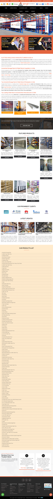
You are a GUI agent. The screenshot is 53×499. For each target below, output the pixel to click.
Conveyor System (5, 361)
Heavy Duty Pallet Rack (6, 261)
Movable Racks (5, 275)
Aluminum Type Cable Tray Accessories (9, 432)
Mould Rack (4, 294)
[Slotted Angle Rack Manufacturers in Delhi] (46, 148)
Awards (26, 11)
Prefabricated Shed (6, 297)
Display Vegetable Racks (7, 277)
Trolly (3, 282)
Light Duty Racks (5, 444)
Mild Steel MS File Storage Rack (8, 429)
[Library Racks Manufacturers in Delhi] (7, 192)
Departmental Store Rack (7, 357)
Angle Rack (4, 268)
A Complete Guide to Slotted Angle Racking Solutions (25, 234)
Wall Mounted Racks (6, 394)
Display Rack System (6, 388)
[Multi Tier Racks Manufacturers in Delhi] (46, 170)
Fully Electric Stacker (6, 416)
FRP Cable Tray (5, 419)
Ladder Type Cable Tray (6, 254)
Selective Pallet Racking (6, 372)
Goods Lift (4, 410)
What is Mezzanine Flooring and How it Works (8, 234)
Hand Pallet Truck (5, 404)
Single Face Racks (5, 269)
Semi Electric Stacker (18, 1)
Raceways (4, 310)
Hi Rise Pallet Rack (5, 332)
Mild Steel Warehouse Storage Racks (9, 405)
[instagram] (29, 480)
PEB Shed (4, 335)
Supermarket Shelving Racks (7, 430)
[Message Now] (2, 494)
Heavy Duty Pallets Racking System (9, 313)
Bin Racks (4, 293)
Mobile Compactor (5, 354)
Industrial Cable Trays (6, 383)
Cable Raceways (5, 266)
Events (46, 8)
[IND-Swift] (14, 212)
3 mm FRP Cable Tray (6, 415)
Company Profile (13, 8)
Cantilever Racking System (7, 319)
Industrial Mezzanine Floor (7, 336)
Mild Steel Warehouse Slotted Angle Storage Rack (11, 435)
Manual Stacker (5, 397)
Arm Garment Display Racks (7, 401)
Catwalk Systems (5, 441)
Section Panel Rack (6, 366)
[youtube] (13, 43)
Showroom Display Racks (7, 413)
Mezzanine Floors (5, 374)
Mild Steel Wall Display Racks (7, 371)
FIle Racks (4, 299)
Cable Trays (4, 390)
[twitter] (26, 480)
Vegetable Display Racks (7, 407)
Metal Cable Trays (5, 376)
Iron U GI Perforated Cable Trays (8, 402)
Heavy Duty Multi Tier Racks (7, 322)
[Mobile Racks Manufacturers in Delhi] (20, 192)
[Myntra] (45, 212)
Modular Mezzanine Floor (7, 321)
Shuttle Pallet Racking (6, 379)
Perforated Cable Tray (6, 283)
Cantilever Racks (8, 1)
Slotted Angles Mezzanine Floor (8, 330)
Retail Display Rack (6, 351)
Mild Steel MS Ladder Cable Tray (8, 343)
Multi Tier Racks (5, 285)
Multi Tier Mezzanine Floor (7, 346)
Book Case (4, 272)
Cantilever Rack (40, 1)
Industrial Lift (4, 355)
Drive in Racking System (6, 307)
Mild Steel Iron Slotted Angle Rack (8, 422)
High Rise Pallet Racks (6, 286)
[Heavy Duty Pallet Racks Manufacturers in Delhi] (7, 148)
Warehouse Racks (5, 318)
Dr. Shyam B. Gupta (23, 8)
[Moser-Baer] (35, 212)
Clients (20, 11)
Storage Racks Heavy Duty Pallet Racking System (11, 399)
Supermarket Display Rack (7, 341)
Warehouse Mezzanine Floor (7, 443)
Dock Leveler (4, 433)
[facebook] (23, 480)
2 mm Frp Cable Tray (6, 333)
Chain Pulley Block (5, 380)
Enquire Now (26, 125)
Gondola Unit (4, 424)
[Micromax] (25, 212)
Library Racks (4, 311)
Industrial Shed (5, 308)
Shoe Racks (4, 316)
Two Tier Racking (5, 385)
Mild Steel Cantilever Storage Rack (8, 302)
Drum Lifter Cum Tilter (6, 427)
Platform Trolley (5, 393)
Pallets (3, 340)
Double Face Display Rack (7, 300)
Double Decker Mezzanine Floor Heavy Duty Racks (12, 263)
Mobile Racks (4, 329)
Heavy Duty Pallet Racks (7, 338)
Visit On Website (47, 489)
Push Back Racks (5, 360)
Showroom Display (5, 437)
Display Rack (4, 324)
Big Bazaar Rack (5, 363)
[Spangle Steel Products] (26, 5)
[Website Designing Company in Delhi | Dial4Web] (40, 497)
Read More (7, 157)
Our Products (33, 8)
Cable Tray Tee (5, 291)
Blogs (41, 8)
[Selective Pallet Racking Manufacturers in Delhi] (33, 148)
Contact (33, 11)
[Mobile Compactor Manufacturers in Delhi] (20, 148)
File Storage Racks (5, 446)
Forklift (3, 421)
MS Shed (4, 344)
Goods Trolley (8, 75)
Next (52, 24)
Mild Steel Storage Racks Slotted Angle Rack (10, 440)
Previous (1, 24)
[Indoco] (4, 212)
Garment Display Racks (6, 382)
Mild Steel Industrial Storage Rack (8, 412)
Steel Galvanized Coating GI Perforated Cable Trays (12, 408)
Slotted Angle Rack (29, 1)
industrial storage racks (24, 84)
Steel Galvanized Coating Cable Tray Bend (10, 438)
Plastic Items (4, 327)
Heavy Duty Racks (7, 87)
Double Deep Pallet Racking (7, 280)
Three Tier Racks (5, 304)
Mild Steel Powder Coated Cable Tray (9, 365)
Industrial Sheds (5, 274)
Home (6, 8)
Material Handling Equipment (7, 279)
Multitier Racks (5, 271)
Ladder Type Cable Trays (7, 264)
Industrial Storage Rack (6, 252)
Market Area (37, 492)
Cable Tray (4, 305)
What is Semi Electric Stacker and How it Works (43, 234)
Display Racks (5, 377)
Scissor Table (4, 387)
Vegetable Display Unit (6, 418)
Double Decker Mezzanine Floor (8, 290)
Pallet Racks (4, 368)
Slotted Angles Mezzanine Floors (8, 288)
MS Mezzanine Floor (6, 315)
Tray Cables (4, 396)
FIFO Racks (11, 492)
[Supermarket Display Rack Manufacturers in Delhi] (33, 192)
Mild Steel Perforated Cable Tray (8, 369)
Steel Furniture (5, 349)
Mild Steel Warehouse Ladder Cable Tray (10, 352)
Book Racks (4, 296)
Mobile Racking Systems (25, 62)
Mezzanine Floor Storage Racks (8, 347)
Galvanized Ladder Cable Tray (8, 358)
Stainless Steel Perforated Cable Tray (9, 426)
